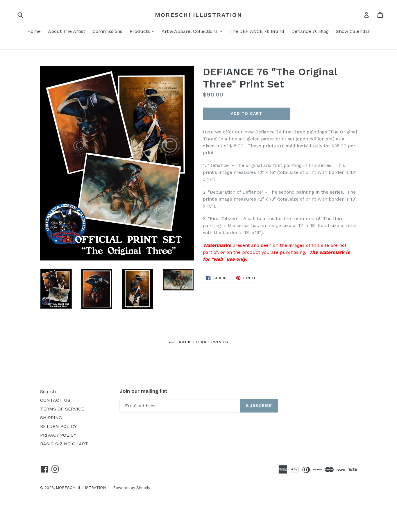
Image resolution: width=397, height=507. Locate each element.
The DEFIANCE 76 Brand (256, 31)
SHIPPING (51, 417)
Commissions (107, 31)
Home (34, 31)
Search (48, 391)
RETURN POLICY (58, 426)
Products (143, 31)
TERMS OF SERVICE (62, 409)
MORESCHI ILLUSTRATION (198, 14)
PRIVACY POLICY (58, 435)
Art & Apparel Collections (193, 31)
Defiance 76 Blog (310, 31)
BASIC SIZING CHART (64, 444)
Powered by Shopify (131, 487)
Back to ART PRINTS (202, 342)
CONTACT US (55, 400)
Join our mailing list (143, 391)
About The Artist (66, 31)
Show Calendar (353, 31)
